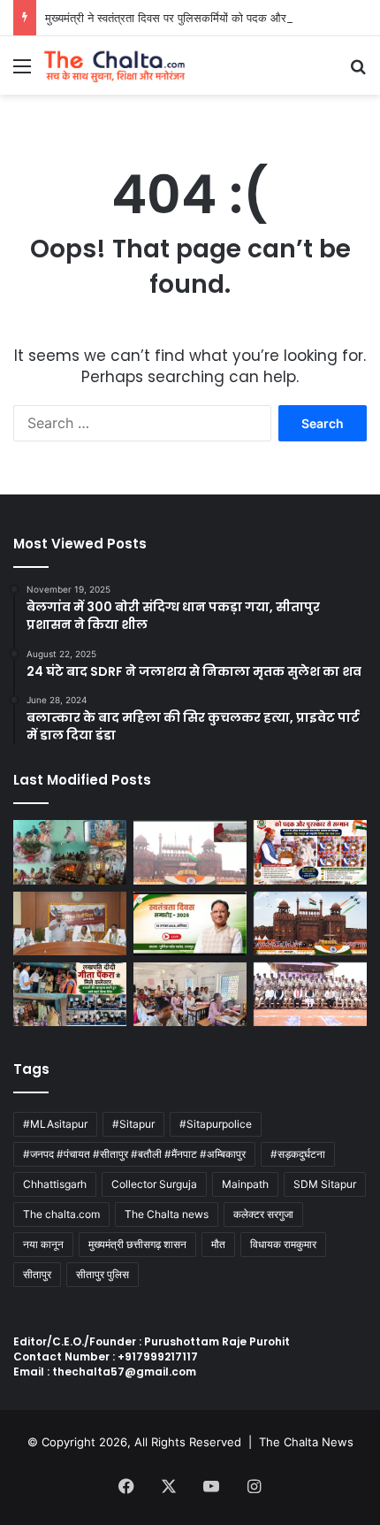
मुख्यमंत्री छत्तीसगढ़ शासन (137, 1244)
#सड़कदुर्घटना (297, 1154)
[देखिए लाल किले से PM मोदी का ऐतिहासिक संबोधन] (190, 852)
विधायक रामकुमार (283, 1244)
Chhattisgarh (55, 1184)
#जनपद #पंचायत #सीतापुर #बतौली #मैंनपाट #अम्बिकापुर (134, 1154)
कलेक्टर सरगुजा (263, 1214)
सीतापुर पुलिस (102, 1274)
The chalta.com (61, 1214)
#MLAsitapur (55, 1123)
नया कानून (43, 1244)
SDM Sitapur (324, 1184)
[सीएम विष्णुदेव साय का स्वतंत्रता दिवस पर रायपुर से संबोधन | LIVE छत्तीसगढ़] (190, 923)
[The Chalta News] (115, 65)
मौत (218, 1244)
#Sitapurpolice (215, 1123)
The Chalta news (167, 1214)
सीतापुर (37, 1274)
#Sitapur (133, 1123)
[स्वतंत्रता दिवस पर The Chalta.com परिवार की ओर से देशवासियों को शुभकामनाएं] (310, 923)
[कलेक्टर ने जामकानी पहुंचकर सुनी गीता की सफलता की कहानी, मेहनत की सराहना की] (69, 994)
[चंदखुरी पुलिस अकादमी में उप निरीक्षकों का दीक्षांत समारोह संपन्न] (310, 994)
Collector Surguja (154, 1184)
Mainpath (245, 1184)
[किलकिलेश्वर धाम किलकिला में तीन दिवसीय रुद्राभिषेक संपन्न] (69, 852)
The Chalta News (306, 1442)
